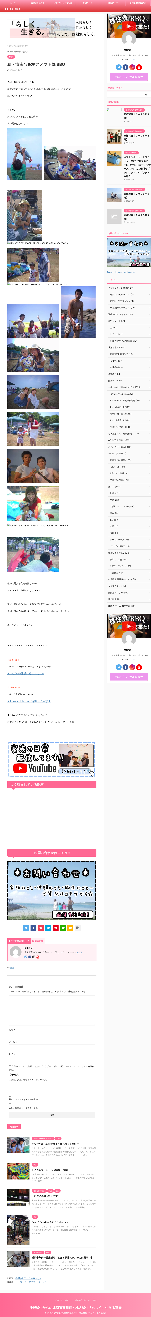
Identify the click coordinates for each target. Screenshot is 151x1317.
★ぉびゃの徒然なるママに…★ (25, 673)
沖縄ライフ (88, 3)
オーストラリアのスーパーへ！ (30, 1282)
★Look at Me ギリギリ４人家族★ (29, 701)
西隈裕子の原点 (37, 3)
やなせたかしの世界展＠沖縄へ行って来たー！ (56, 1143)
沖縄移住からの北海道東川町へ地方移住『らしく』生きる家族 (75, 1307)
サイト (12, 1054)
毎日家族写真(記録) (138, 3)
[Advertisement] (51, 819)
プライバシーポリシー (63, 1300)
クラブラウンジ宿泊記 (62, 3)
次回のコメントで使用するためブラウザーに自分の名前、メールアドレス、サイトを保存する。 (51, 1068)
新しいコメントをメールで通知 (23, 1099)
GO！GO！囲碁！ (12, 9)
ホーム (12, 3)
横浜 (12, 967)
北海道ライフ (113, 3)
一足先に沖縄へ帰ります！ (46, 1196)
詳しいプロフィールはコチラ (129, 76)
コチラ (79, 952)
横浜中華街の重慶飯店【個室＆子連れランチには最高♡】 (62, 1257)
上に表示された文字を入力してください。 (28, 1080)
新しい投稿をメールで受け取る (23, 1108)
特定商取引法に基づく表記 (86, 1300)
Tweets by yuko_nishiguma (121, 272)
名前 (12, 1029)
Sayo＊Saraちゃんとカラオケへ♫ (50, 1222)
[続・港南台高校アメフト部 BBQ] (48, 928)
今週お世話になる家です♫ (28, 1278)
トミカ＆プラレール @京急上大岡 (50, 1169)
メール (13, 1042)
